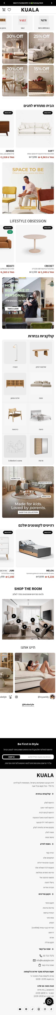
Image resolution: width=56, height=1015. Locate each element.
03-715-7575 (48, 955)
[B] (14, 48)
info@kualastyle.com (45, 960)
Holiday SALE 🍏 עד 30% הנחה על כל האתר (28, 3)
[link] (41, 418)
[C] (41, 80)
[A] (41, 48)
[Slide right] (4, 3)
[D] (14, 80)
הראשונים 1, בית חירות (45, 989)
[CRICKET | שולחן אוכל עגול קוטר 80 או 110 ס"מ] (35, 244)
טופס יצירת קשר (48, 965)
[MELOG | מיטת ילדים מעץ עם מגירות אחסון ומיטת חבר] (35, 548)
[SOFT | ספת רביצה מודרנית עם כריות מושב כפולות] (35, 129)
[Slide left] (51, 3)
